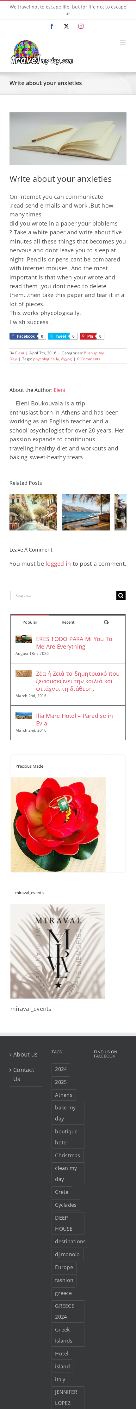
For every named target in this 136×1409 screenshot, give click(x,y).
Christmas (67, 1155)
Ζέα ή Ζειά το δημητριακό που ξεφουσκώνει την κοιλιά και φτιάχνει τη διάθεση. (78, 681)
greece (63, 1293)
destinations (70, 1241)
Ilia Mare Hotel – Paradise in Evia (74, 719)
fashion (64, 1280)
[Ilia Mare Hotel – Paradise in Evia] (23, 716)
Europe (64, 1267)
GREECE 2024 (64, 1311)
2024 (61, 1069)
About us (25, 1054)
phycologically (46, 359)
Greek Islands (63, 1335)
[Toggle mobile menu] (123, 42)
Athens (63, 1094)
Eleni (19, 353)
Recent (68, 622)
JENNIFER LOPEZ (66, 1397)
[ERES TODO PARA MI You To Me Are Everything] (23, 639)
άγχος (66, 359)
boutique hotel (66, 1137)
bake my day (65, 1113)
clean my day (66, 1174)
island (62, 1366)
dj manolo (67, 1254)
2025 (61, 1082)
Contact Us (23, 1074)
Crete (61, 1191)
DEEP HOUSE (63, 1223)
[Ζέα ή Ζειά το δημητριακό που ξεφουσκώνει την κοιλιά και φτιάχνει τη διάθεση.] (23, 674)
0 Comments (89, 359)
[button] (14, 512)
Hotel (61, 1353)
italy (60, 1379)
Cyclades (66, 1204)
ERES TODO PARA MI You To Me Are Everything (74, 642)
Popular (29, 622)
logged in (58, 563)
